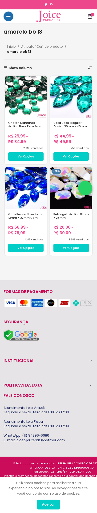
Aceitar (48, 504)
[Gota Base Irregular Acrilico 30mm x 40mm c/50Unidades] (71, 97)
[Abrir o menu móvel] (8, 16)
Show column (20, 68)
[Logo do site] (48, 16)
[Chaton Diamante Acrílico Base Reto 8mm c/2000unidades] (26, 97)
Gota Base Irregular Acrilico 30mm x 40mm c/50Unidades (70, 126)
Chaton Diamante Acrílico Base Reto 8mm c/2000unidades (25, 126)
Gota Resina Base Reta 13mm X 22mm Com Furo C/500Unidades (25, 217)
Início (11, 46)
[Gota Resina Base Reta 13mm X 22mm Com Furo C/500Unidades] (26, 188)
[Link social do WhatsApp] (51, 5)
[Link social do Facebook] (45, 5)
